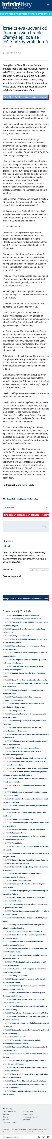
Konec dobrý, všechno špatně (34, 758)
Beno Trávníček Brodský (21, 768)
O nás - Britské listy (9, 1111)
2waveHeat (27, 636)
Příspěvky (26, 1119)
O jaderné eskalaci (19, 1037)
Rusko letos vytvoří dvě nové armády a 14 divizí (30, 1013)
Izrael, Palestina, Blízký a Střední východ (22, 499)
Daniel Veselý (17, 615)
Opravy (5, 1117)
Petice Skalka (17, 843)
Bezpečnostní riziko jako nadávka (34, 680)
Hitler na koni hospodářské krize (34, 1081)
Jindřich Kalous (18, 673)
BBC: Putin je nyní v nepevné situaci (25, 748)
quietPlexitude (28, 819)
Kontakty (6, 1114)
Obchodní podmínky (10, 1122)
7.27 (24, 710)
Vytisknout (10, 507)
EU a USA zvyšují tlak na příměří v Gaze (27, 931)
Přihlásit (6, 545)
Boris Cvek (16, 680)
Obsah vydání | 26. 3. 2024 (17, 611)
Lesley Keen (16, 636)
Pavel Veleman (17, 771)
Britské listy (21, 5)
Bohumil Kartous (18, 860)
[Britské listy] (26, 97)
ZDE (31, 484)
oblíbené (45, 570)
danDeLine (27, 880)
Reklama (6, 1119)
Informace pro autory (30, 1117)
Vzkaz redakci (28, 1114)
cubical (25, 975)
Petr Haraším (17, 758)
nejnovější (34, 570)
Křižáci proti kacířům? (40, 768)
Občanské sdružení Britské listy (28, 1129)
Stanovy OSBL (28, 1111)
